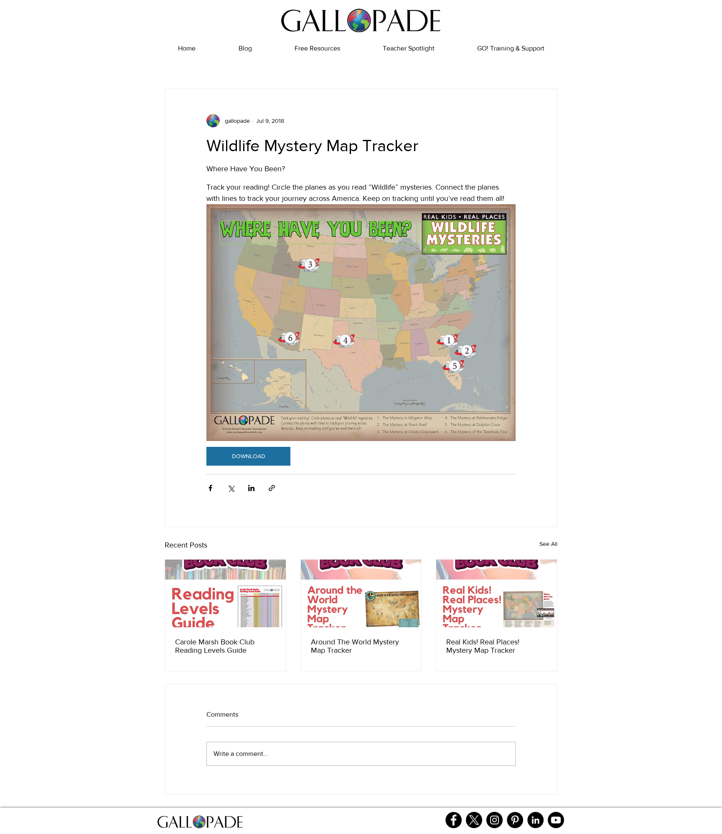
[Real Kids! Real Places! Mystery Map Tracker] (496, 593)
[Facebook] (453, 820)
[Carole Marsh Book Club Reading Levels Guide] (225, 593)
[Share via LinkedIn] (251, 488)
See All (548, 543)
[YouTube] (556, 820)
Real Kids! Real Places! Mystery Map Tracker (482, 646)
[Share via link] (272, 488)
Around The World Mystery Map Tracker (355, 646)
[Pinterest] (515, 820)
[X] (474, 820)
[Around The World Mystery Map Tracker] (361, 593)
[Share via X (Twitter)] (231, 488)
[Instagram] (494, 820)
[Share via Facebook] (210, 488)
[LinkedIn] (535, 820)
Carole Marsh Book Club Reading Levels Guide (214, 646)
